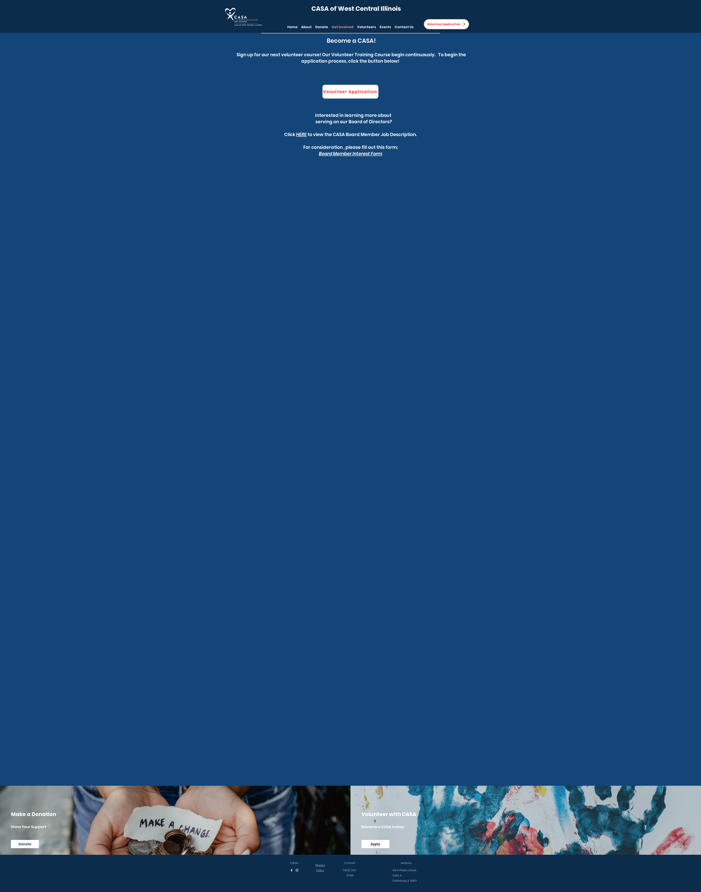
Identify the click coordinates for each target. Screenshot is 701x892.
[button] (366, 26)
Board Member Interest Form (350, 154)
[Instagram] (297, 870)
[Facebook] (291, 870)
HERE (301, 134)
